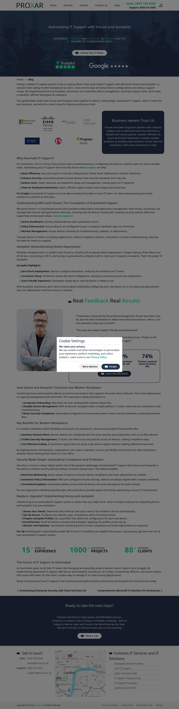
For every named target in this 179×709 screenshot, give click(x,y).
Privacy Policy (99, 357)
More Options (90, 366)
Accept (113, 366)
